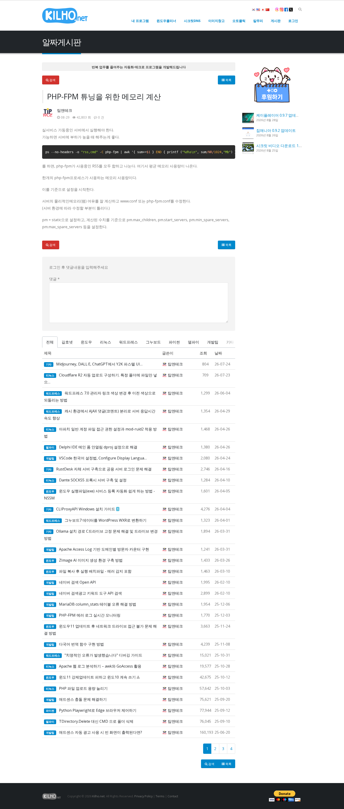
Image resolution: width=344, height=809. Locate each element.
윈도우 (86, 342)
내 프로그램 (140, 20)
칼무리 (258, 20)
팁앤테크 (64, 110)
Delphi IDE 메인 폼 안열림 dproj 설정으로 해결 (98, 447)
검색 (52, 80)
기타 (230, 342)
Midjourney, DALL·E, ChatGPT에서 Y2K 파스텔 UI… (99, 364)
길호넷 (67, 342)
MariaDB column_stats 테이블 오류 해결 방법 (97, 604)
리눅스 (105, 342)
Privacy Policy (143, 796)
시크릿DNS (192, 20)
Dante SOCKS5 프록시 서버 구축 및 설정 (93, 480)
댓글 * (54, 279)
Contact (173, 796)
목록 (228, 80)
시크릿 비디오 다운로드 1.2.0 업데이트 (288, 145)
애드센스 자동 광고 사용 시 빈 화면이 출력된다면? (100, 732)
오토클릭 (238, 20)
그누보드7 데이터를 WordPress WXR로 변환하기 (105, 520)
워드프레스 (128, 342)
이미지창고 (216, 20)
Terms (160, 796)
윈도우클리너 (166, 20)
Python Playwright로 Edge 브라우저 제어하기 (97, 710)
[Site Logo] (65, 16)
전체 (50, 342)
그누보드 (153, 342)
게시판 (276, 20)
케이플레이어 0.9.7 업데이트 (279, 115)
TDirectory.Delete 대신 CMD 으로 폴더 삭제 (96, 721)
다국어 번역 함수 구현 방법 (81, 644)
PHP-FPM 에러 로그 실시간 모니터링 (90, 615)
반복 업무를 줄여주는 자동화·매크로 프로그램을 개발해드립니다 (139, 67)
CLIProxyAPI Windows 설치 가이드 (85, 509)
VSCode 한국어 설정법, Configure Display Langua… (103, 458)
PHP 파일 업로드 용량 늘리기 (83, 688)
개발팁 (212, 342)
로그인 (293, 20)
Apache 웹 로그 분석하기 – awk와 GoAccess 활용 (100, 666)
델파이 (193, 342)
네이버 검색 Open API (77, 582)
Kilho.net (98, 796)
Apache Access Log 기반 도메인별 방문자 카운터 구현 (104, 549)
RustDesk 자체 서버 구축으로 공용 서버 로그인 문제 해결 (104, 469)
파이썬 (174, 342)
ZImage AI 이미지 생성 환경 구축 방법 (91, 560)
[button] (300, 9)
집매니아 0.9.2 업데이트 (276, 130)
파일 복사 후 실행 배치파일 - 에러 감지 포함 (95, 571)
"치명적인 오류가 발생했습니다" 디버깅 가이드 (103, 655)
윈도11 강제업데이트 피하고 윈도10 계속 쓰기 (97, 677)
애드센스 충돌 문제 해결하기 (83, 699)
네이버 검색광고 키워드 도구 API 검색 (90, 593)
